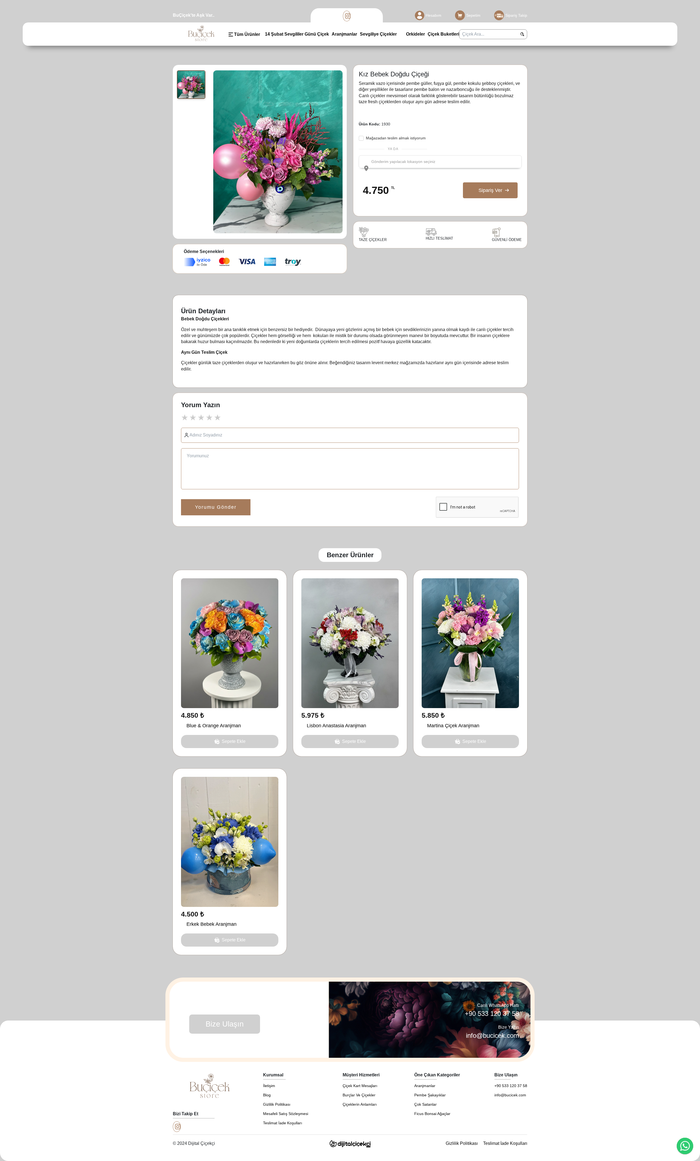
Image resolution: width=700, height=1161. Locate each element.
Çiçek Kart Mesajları (360, 1086)
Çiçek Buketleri (443, 34)
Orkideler (415, 34)
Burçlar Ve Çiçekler (359, 1095)
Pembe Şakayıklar (430, 1095)
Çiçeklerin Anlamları (360, 1104)
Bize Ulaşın (225, 1024)
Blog (267, 1095)
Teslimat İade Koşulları (282, 1123)
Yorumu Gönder (216, 507)
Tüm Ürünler (247, 34)
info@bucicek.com (492, 1035)
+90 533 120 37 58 (492, 1013)
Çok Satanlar (425, 1104)
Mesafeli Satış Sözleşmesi (285, 1113)
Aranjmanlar (344, 34)
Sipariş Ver (490, 190)
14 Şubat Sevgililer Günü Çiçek (297, 34)
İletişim (269, 1086)
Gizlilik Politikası (276, 1104)
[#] (347, 16)
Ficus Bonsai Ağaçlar (432, 1113)
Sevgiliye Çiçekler (378, 34)
